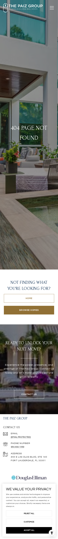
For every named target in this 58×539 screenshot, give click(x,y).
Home (29, 298)
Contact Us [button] (29, 394)
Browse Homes (29, 310)
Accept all (29, 530)
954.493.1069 (17, 447)
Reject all (29, 513)
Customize (29, 522)
